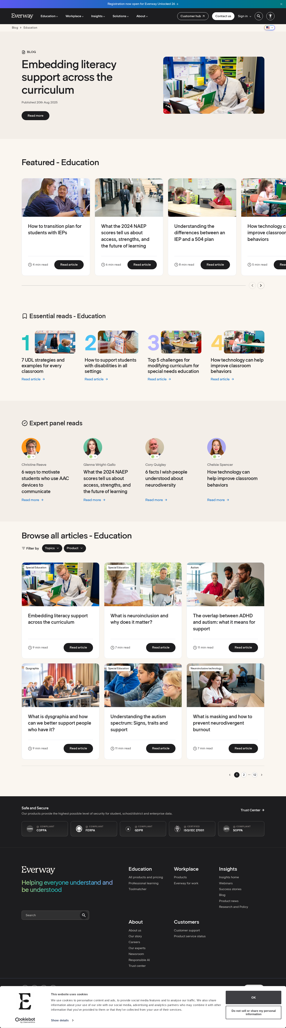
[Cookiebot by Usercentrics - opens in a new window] (25, 1020)
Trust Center (251, 810)
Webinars (226, 883)
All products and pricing (146, 877)
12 (254, 775)
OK (253, 997)
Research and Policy (233, 907)
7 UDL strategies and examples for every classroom (43, 365)
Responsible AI (139, 960)
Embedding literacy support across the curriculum (69, 77)
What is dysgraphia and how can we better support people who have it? (59, 723)
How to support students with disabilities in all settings (110, 365)
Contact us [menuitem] (223, 16)
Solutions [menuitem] (119, 16)
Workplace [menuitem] (73, 16)
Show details (60, 1020)
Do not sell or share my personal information (254, 1012)
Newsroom (136, 954)
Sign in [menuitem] (243, 16)
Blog (222, 895)
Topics (50, 548)
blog (15, 27)
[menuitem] (193, 16)
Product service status (190, 936)
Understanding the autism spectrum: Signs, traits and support (139, 723)
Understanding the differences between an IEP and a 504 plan (199, 232)
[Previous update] (252, 285)
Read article (72, 264)
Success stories (230, 889)
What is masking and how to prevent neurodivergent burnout (222, 723)
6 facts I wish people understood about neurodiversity (166, 478)
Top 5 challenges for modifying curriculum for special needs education (173, 365)
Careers (134, 942)
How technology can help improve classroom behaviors (237, 365)
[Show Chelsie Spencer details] (216, 456)
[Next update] (260, 285)
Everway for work (186, 883)
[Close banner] (281, 4)
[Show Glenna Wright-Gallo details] (93, 456)
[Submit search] (84, 915)
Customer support (187, 930)
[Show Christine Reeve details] (31, 456)
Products (180, 877)
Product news (229, 901)
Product (72, 548)
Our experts (137, 948)
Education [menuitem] (48, 16)
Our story (135, 936)
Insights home (229, 877)
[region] (143, 236)
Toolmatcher (138, 889)
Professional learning (144, 883)
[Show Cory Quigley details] (155, 456)
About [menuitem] (140, 16)
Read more (38, 115)
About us (135, 930)
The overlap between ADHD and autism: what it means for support (224, 622)
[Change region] (270, 28)
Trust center (137, 966)
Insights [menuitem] (97, 16)
